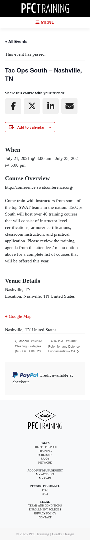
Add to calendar (30, 127)
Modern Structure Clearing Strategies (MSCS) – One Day (28, 346)
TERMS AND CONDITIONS (45, 505)
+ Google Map (18, 316)
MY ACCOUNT (45, 474)
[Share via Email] (69, 106)
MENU (47, 22)
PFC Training (39, 534)
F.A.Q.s (45, 458)
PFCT (45, 494)
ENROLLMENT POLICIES (45, 509)
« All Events (16, 41)
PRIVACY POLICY (45, 513)
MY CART (45, 478)
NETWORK (45, 462)
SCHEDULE (45, 455)
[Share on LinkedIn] (50, 106)
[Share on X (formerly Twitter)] (32, 106)
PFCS (45, 490)
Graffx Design (63, 534)
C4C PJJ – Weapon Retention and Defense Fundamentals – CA (64, 345)
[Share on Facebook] (13, 106)
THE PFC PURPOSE (45, 447)
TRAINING (45, 451)
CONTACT (45, 517)
